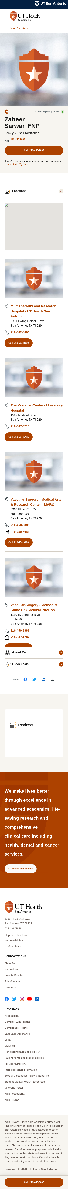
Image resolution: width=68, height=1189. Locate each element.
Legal (8, 1039)
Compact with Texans (17, 1021)
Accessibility (12, 1015)
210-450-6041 (20, 531)
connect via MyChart (17, 164)
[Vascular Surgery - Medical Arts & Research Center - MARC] (34, 471)
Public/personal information (21, 1069)
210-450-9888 (17, 139)
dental (27, 845)
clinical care (17, 836)
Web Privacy (12, 1099)
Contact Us (11, 968)
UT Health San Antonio (20, 868)
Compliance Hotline (16, 1027)
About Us (10, 962)
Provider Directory (15, 1063)
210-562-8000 (20, 332)
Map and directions (16, 935)
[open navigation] (4, 16)
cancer (52, 845)
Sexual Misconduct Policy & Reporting (27, 1075)
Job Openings (13, 980)
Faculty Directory (15, 974)
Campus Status (14, 939)
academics (38, 809)
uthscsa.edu (39, 1129)
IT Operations (13, 945)
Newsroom (11, 986)
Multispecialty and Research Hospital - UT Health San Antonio (33, 311)
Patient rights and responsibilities (24, 1057)
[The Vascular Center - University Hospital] (34, 377)
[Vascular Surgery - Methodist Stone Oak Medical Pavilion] (34, 577)
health (11, 845)
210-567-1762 (20, 637)
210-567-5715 (20, 426)
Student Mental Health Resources (25, 1081)
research (29, 818)
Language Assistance (17, 1033)
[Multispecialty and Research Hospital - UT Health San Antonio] (34, 278)
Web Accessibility (15, 1093)
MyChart (10, 1045)
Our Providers (19, 27)
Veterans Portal (14, 1087)
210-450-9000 (13, 927)
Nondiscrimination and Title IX (22, 1051)
